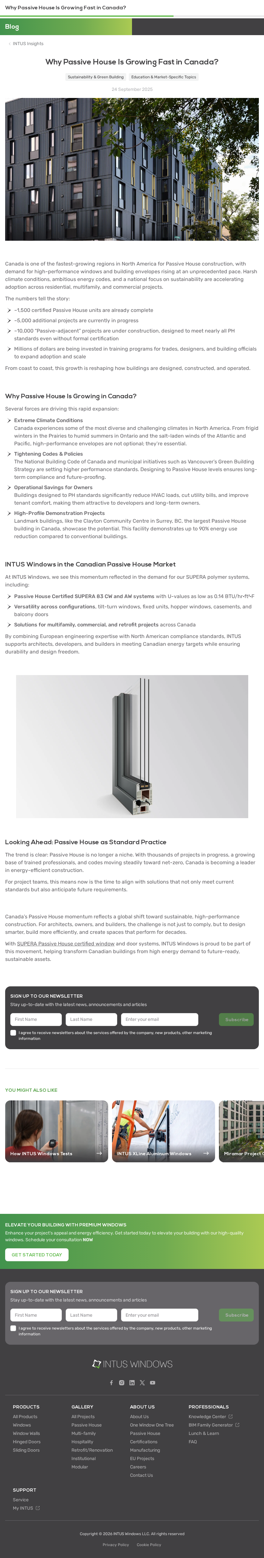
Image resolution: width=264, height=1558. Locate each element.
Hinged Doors (27, 1442)
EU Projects (142, 1458)
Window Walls (26, 1433)
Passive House (86, 1425)
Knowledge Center (208, 1416)
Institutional (83, 1458)
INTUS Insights (28, 44)
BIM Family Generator (211, 1425)
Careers (138, 1467)
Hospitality (82, 1442)
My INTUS (23, 1508)
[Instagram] (121, 1382)
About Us (139, 1416)
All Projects (83, 1416)
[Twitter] (142, 1382)
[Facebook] (111, 1382)
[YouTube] (152, 1382)
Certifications (143, 1442)
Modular (79, 1467)
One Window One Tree (152, 1425)
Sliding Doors (26, 1450)
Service (21, 1500)
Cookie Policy (149, 1545)
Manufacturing (145, 1450)
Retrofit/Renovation (92, 1450)
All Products (25, 1416)
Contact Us (141, 1475)
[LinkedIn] (132, 1382)
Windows (22, 1425)
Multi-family (83, 1433)
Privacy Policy (116, 1545)
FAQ (193, 1442)
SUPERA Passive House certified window (66, 944)
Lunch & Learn (204, 1433)
